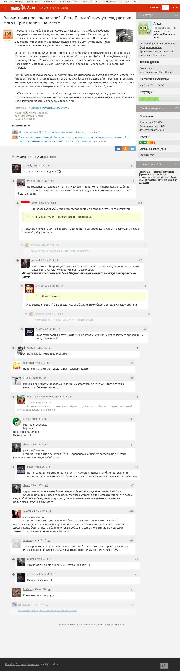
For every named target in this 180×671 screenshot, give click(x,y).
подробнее (144, 182)
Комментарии (130, 2)
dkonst (26, 444)
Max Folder (28, 362)
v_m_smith (32, 574)
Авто (31, 7)
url (48, 165)
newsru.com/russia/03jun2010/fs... (50, 107)
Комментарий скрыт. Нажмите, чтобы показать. (60, 250)
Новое (64, 7)
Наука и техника (70, 2)
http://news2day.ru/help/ (152, 85)
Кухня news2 (112, 2)
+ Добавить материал (13, 2)
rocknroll (27, 165)
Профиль (158, 27)
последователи (26, 115)
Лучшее (44, 7)
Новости (50, 2)
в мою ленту (155, 7)
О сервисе (21, 664)
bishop (39, 329)
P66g (25, 378)
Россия (41, 115)
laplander (27, 540)
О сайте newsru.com (152, 108)
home (34, 202)
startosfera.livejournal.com (40, 396)
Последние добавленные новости (157, 43)
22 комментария (26, 118)
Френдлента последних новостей (156, 51)
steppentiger (24, 604)
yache (30, 347)
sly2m (26, 418)
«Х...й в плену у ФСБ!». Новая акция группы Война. (51, 131)
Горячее (54, 7)
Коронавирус (34, 2)
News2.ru (10, 664)
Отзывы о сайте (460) (153, 149)
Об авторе (147, 15)
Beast (30, 466)
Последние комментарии (153, 55)
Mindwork (40, 285)
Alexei (32, 112)
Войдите (64, 624)
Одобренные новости (151, 47)
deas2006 (28, 511)
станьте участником (85, 624)
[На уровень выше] (13, 181)
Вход (175, 7)
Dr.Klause (27, 589)
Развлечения (92, 2)
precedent (35, 245)
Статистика (170, 27)
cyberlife (31, 180)
